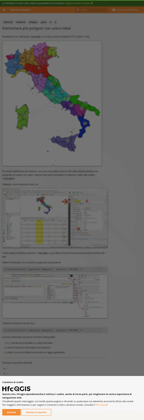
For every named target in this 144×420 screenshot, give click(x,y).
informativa (101, 404)
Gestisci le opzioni (36, 412)
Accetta (11, 412)
